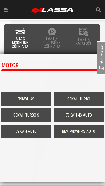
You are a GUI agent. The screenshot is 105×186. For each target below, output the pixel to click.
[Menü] (6, 10)
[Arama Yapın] (98, 9)
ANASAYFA (52, 10)
